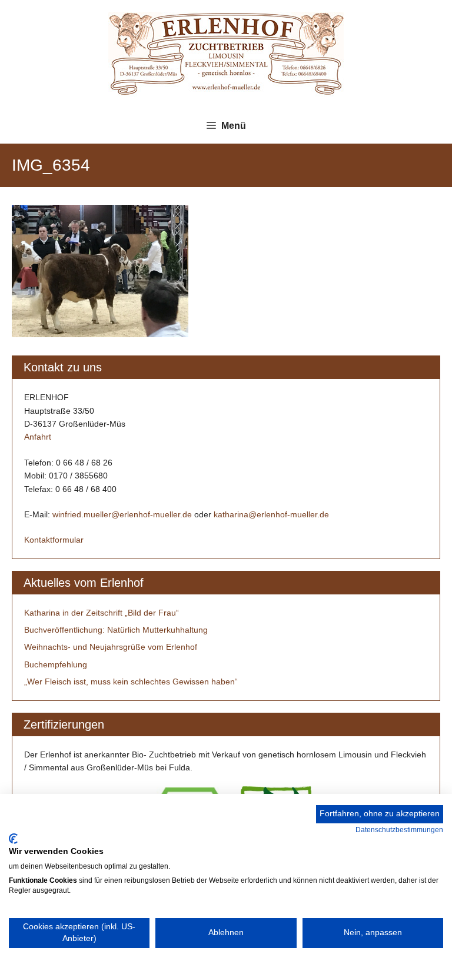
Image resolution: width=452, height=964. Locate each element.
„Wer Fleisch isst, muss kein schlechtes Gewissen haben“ (131, 681)
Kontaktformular (54, 539)
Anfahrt (37, 436)
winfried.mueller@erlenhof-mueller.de (122, 514)
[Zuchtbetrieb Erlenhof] (226, 53)
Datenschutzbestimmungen (399, 830)
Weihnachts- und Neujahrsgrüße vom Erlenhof (110, 646)
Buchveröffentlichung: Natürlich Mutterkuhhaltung (116, 629)
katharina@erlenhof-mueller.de (271, 514)
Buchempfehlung (55, 664)
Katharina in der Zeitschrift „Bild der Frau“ (101, 612)
